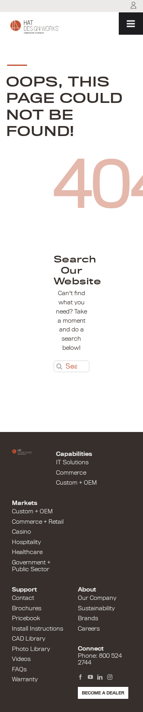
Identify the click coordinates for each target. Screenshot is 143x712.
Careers (89, 628)
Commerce (71, 472)
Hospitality (26, 542)
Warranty (25, 679)
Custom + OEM (76, 482)
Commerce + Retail (38, 522)
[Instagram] (109, 677)
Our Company (97, 598)
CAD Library (28, 638)
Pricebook (26, 618)
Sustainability (96, 608)
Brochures (26, 608)
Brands (88, 618)
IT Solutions (72, 462)
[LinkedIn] (99, 677)
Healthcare (27, 552)
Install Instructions (37, 628)
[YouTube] (90, 677)
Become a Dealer (103, 692)
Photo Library (31, 649)
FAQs (19, 669)
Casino (21, 532)
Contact (23, 598)
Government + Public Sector (31, 566)
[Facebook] (80, 677)
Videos (21, 659)
